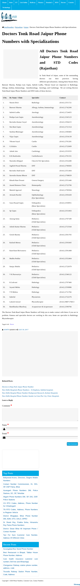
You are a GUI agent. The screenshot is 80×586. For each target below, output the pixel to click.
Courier (71, 2)
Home (4, 2)
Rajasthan (18, 27)
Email (5, 433)
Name (5, 425)
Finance (40, 2)
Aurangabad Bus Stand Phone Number (18, 549)
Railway (33, 2)
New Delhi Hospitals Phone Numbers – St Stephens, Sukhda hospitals (27, 390)
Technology (6, 7)
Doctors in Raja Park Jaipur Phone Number (18, 387)
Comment (7, 406)
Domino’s (49, 2)
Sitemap (77, 584)
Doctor (63, 2)
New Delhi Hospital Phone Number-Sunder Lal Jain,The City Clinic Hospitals (30, 396)
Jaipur (26, 27)
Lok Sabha (23, 2)
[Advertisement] (20, 64)
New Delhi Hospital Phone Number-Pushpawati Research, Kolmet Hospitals (30, 393)
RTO (56, 2)
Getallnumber (9, 27)
